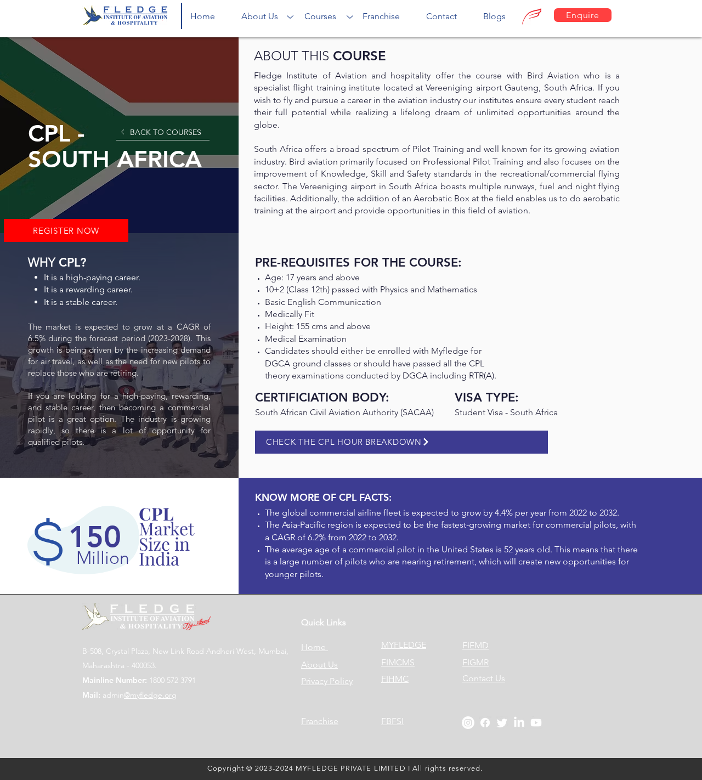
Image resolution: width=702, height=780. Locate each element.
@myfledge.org (150, 695)
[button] (260, 16)
